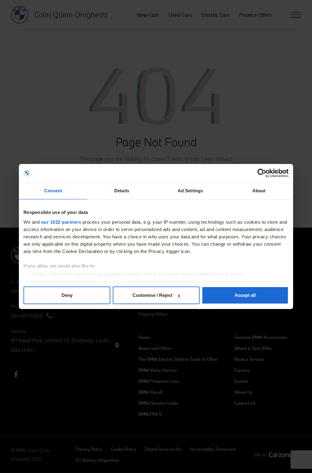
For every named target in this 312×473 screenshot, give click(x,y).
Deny (67, 295)
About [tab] (259, 190)
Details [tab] (121, 190)
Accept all (245, 295)
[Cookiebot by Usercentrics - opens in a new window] (262, 173)
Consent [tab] (53, 190)
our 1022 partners (61, 222)
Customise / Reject (152, 295)
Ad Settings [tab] (190, 190)
